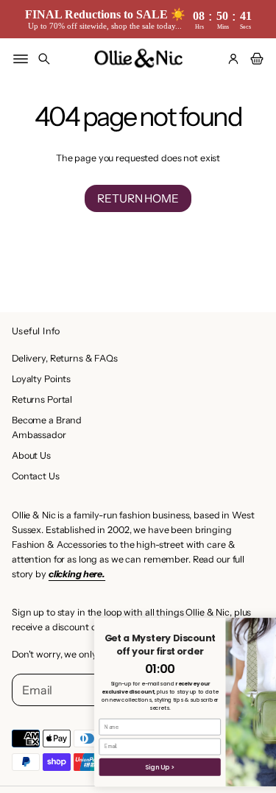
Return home (137, 198)
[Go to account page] (233, 59)
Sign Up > (131, 767)
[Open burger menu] (20, 59)
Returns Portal (42, 399)
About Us (31, 455)
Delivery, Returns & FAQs (65, 358)
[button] (44, 59)
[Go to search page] (44, 59)
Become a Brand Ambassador (47, 427)
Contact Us (36, 476)
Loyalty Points (41, 378)
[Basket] (254, 59)
